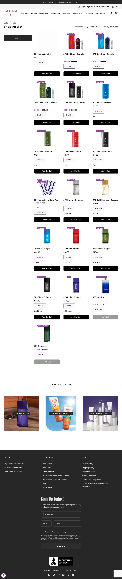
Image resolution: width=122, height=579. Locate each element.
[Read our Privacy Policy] (79, 535)
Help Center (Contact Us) (14, 464)
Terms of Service (88, 472)
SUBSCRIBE (61, 546)
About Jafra (47, 464)
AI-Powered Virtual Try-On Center (56, 476)
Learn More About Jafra (13, 472)
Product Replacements (13, 468)
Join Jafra (47, 468)
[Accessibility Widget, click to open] (3, 575)
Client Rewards (49, 472)
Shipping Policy (88, 468)
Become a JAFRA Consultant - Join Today (61, 2)
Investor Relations (89, 476)
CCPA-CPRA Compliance (91, 480)
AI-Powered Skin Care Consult (55, 480)
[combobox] (46, 523)
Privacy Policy (87, 464)
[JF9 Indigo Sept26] (47, 41)
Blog (44, 483)
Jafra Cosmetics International (60, 570)
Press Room (47, 488)
